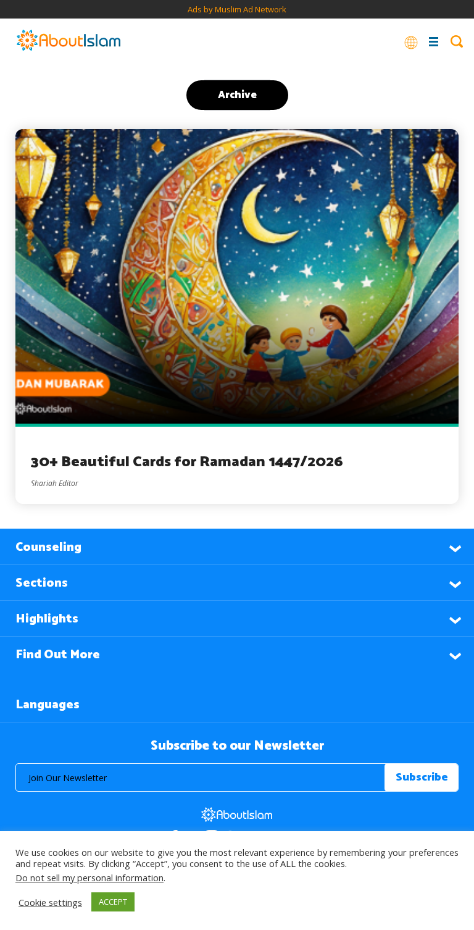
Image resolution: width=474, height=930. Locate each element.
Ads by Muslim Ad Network (237, 9)
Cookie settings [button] (50, 902)
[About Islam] (68, 41)
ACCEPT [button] (113, 901)
